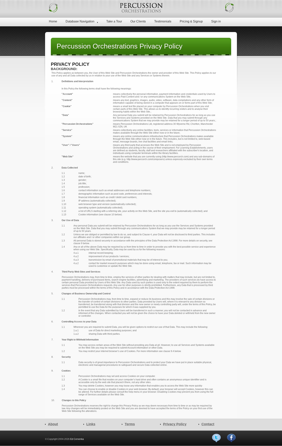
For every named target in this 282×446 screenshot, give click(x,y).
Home (53, 21)
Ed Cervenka (77, 439)
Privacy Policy (174, 424)
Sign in (216, 21)
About (53, 424)
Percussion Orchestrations (141, 7)
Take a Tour (114, 21)
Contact (207, 424)
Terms (130, 424)
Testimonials (162, 21)
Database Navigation (80, 21)
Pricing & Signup (191, 21)
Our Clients (138, 21)
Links (90, 424)
